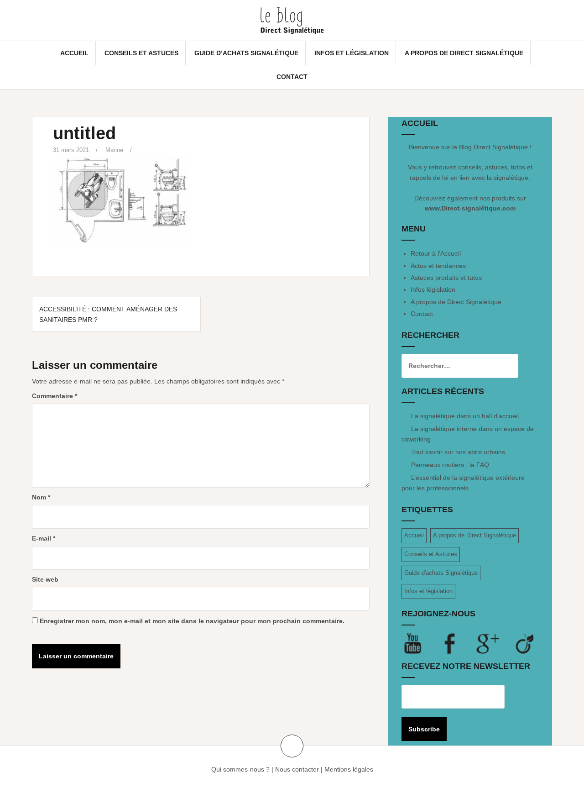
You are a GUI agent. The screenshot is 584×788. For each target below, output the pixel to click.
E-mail (43, 538)
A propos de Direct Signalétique (464, 53)
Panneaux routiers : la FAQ (450, 464)
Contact (292, 76)
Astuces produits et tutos (446, 277)
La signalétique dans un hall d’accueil (465, 416)
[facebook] (457, 643)
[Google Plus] (495, 643)
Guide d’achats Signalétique (246, 53)
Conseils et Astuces (141, 53)
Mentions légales (348, 769)
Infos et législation (351, 53)
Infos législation (433, 289)
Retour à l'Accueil (436, 253)
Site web (45, 579)
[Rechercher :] (453, 366)
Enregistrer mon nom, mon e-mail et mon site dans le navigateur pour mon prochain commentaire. (192, 621)
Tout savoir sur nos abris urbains (458, 452)
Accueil (74, 53)
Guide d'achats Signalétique (441, 572)
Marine (114, 150)
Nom (41, 497)
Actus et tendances (438, 265)
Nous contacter (297, 769)
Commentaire (54, 395)
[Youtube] (420, 643)
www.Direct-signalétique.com (470, 208)
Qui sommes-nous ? (240, 769)
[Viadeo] (525, 643)
